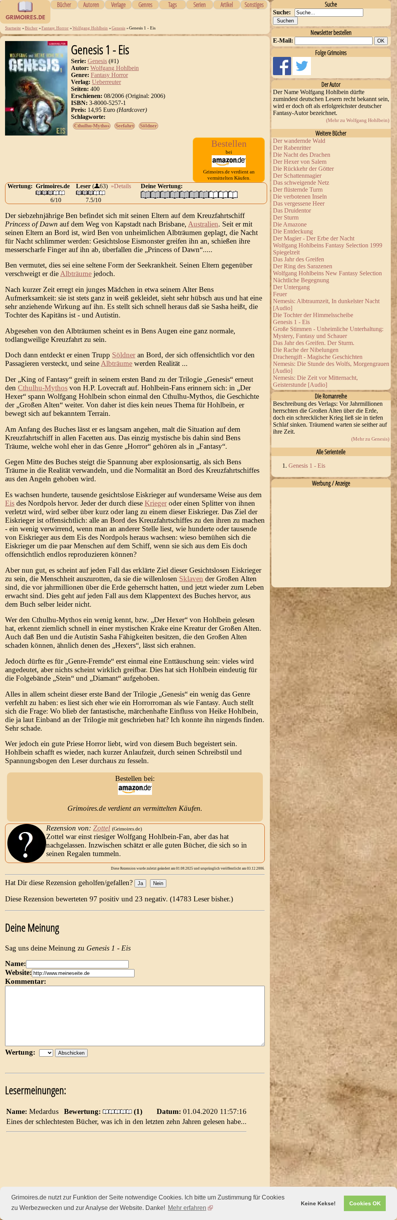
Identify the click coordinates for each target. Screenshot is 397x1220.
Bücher (64, 4)
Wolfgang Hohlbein (90, 28)
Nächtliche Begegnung (301, 280)
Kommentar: (25, 981)
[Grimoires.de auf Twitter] (302, 73)
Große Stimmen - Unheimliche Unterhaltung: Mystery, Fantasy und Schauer (328, 332)
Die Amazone (290, 224)
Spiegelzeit (286, 252)
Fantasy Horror (55, 28)
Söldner (148, 126)
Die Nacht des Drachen (301, 154)
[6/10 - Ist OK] (194, 194)
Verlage (118, 4)
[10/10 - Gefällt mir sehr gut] (233, 194)
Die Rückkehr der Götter (303, 168)
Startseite (13, 28)
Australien (203, 224)
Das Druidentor (292, 210)
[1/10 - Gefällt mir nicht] (145, 194)
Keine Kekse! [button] (318, 1203)
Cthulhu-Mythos (91, 126)
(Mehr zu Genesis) (370, 439)
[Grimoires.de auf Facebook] (283, 73)
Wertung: (22, 1052)
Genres (145, 4)
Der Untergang (291, 287)
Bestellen (229, 144)
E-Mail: (283, 40)
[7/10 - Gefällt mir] (204, 194)
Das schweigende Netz (301, 182)
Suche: (282, 12)
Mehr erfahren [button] (187, 1208)
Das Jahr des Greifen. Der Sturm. (313, 343)
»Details (121, 186)
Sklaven (191, 579)
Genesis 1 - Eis (291, 322)
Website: (18, 972)
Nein (158, 883)
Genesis (118, 28)
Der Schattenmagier (297, 175)
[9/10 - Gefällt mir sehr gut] (223, 194)
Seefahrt (125, 126)
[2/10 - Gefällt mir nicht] (155, 194)
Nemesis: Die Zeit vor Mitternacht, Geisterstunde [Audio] (315, 381)
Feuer (280, 294)
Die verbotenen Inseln (300, 196)
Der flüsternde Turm (298, 189)
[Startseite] (25, 19)
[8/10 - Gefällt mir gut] (213, 194)
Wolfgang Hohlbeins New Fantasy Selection (327, 273)
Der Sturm (286, 217)
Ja (140, 883)
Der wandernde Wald (299, 140)
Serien (199, 4)
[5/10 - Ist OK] (184, 194)
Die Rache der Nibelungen (305, 350)
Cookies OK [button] (365, 1203)
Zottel (101, 828)
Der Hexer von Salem (299, 161)
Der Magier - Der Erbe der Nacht (313, 238)
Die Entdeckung (293, 231)
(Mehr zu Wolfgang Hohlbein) (357, 120)
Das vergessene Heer (299, 203)
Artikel (227, 4)
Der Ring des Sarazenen (302, 266)
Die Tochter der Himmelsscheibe (313, 315)
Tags (172, 4)
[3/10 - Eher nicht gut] (165, 194)
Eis (9, 503)
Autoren (91, 4)
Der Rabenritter (292, 147)
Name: (15, 963)
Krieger (156, 503)
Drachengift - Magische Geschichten (317, 356)
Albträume (75, 273)
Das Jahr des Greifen (298, 259)
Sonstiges (254, 4)
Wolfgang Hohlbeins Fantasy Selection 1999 (327, 245)
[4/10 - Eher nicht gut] (175, 194)
